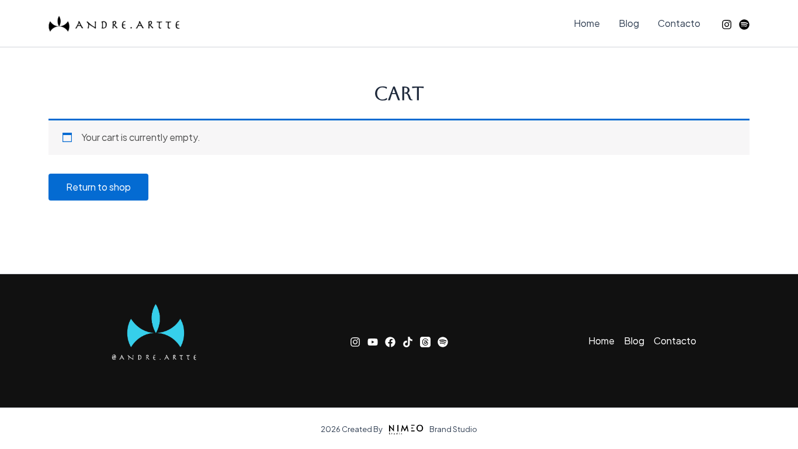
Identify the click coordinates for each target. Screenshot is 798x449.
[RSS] (744, 24)
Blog (629, 23)
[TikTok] (408, 342)
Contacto (679, 23)
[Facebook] (390, 342)
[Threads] (425, 342)
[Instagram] (726, 24)
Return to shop (98, 187)
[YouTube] (372, 342)
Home (587, 23)
